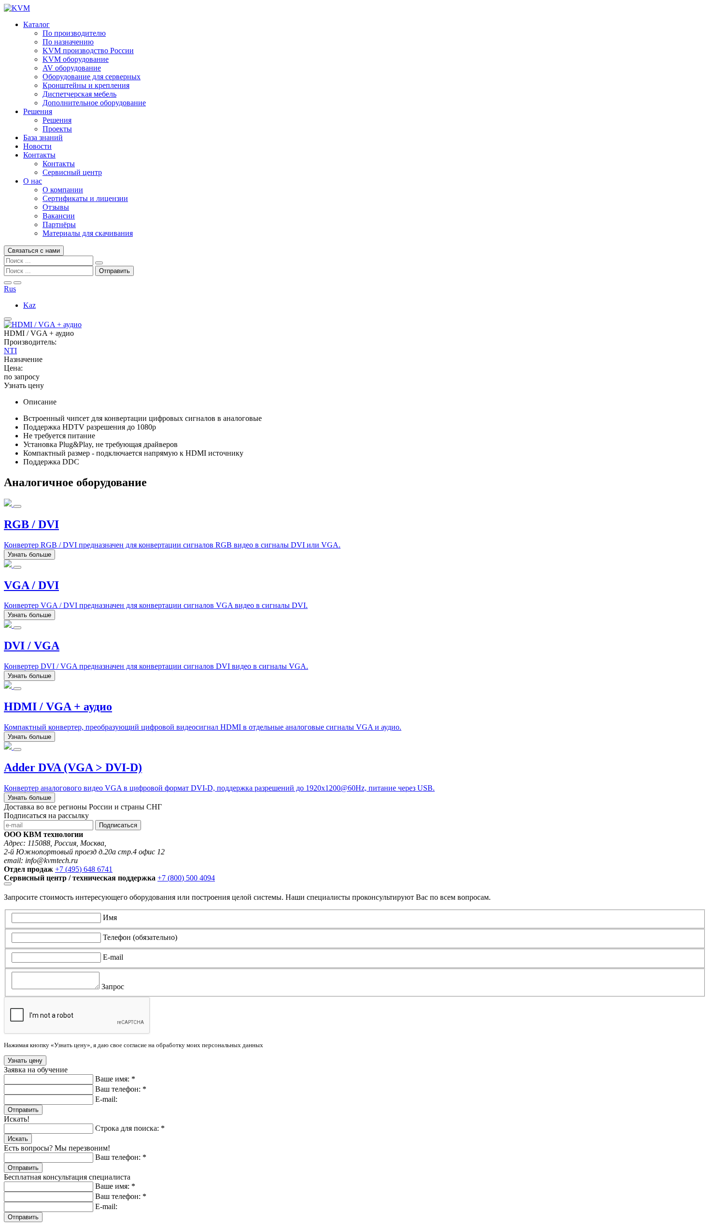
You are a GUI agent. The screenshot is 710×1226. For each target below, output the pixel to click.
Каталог (36, 24)
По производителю (74, 33)
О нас (32, 181)
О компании (63, 190)
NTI (10, 350)
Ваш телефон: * (120, 1089)
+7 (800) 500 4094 (186, 878)
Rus (10, 289)
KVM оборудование (76, 59)
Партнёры (59, 224)
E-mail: (106, 1099)
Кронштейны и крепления (86, 85)
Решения (37, 111)
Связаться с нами (34, 250)
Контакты (39, 155)
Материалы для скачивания (88, 233)
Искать (18, 1138)
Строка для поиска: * (130, 1128)
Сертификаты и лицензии (85, 198)
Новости (37, 146)
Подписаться (118, 825)
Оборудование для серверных (92, 76)
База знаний (43, 137)
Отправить (23, 1109)
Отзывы (56, 207)
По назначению (68, 42)
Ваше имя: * (115, 1079)
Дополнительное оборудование (94, 103)
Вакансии (59, 216)
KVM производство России (88, 50)
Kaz (29, 305)
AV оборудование (72, 68)
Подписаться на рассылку (46, 815)
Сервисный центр (72, 172)
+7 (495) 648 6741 (84, 869)
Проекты (57, 129)
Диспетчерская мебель (79, 94)
